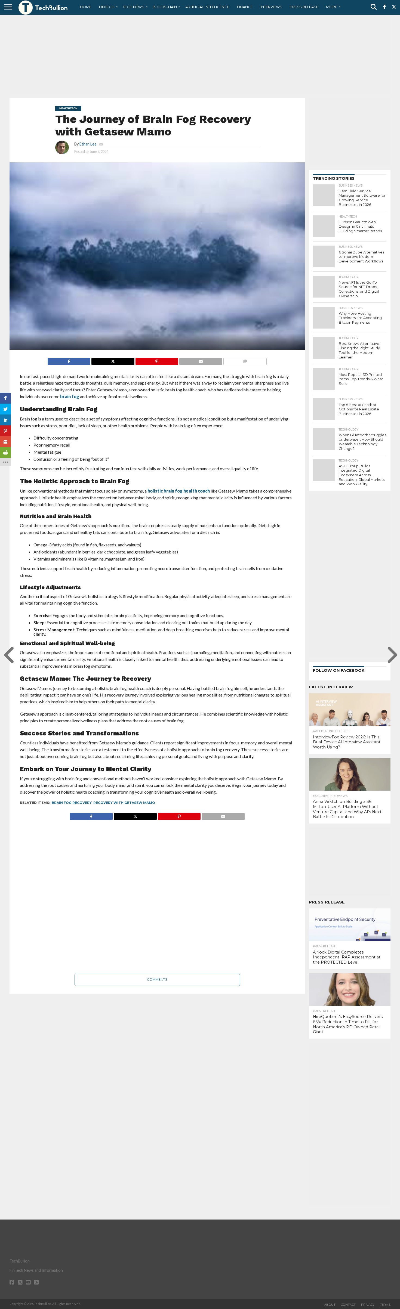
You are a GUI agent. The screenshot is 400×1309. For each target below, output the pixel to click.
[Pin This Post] (157, 360)
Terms (385, 1305)
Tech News (133, 7)
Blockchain (165, 7)
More (331, 7)
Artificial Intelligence (207, 7)
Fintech (106, 7)
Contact (348, 1305)
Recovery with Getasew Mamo (124, 803)
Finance (245, 7)
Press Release (304, 7)
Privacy (367, 1305)
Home (85, 7)
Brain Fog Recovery (72, 803)
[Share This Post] (112, 360)
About (330, 1305)
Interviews (271, 7)
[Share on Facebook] (69, 360)
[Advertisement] (200, 56)
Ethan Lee (88, 144)
